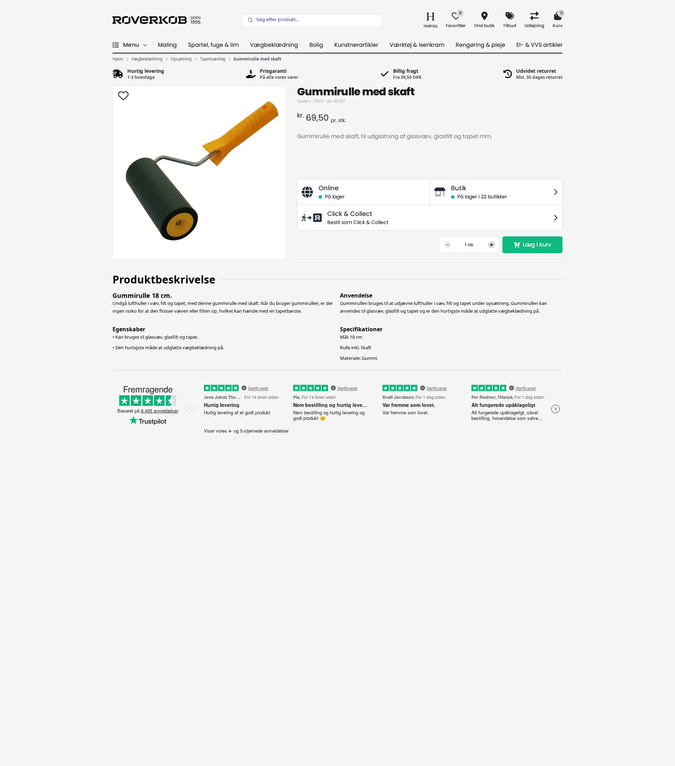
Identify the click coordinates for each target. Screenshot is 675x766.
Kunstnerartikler (356, 45)
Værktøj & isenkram (417, 45)
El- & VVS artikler (539, 45)
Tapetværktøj (212, 59)
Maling (167, 45)
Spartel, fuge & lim (213, 45)
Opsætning (181, 59)
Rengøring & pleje (480, 45)
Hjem (117, 59)
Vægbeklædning (274, 45)
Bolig (316, 45)
